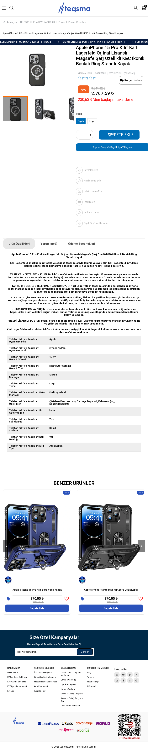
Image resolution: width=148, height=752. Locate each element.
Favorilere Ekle (67, 598)
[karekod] (129, 727)
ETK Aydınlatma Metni (17, 686)
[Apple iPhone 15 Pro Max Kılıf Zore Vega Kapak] (111, 537)
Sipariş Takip (92, 682)
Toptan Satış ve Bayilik (70, 706)
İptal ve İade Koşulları (43, 672)
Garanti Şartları (68, 689)
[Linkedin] (117, 680)
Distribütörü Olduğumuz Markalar (72, 673)
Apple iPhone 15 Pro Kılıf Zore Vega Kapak (37, 589)
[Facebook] (123, 680)
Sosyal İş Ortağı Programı (72, 694)
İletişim (10, 691)
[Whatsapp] (130, 680)
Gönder (85, 652)
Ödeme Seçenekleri (81, 243)
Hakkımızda (12, 672)
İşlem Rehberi (40, 691)
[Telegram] (136, 680)
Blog (89, 672)
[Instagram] (117, 675)
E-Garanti (91, 686)
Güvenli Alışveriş (68, 680)
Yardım (90, 677)
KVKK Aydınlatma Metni (17, 682)
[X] (136, 675)
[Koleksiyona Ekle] (8, 599)
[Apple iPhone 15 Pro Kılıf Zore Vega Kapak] (37, 537)
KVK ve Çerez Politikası (17, 677)
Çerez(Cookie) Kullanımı (45, 677)
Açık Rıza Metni (41, 686)
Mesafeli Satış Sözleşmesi (45, 682)
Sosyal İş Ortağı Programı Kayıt (72, 699)
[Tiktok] (130, 675)
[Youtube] (123, 675)
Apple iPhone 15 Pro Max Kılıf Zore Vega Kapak (111, 589)
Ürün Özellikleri (19, 243)
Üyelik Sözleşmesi (69, 684)
